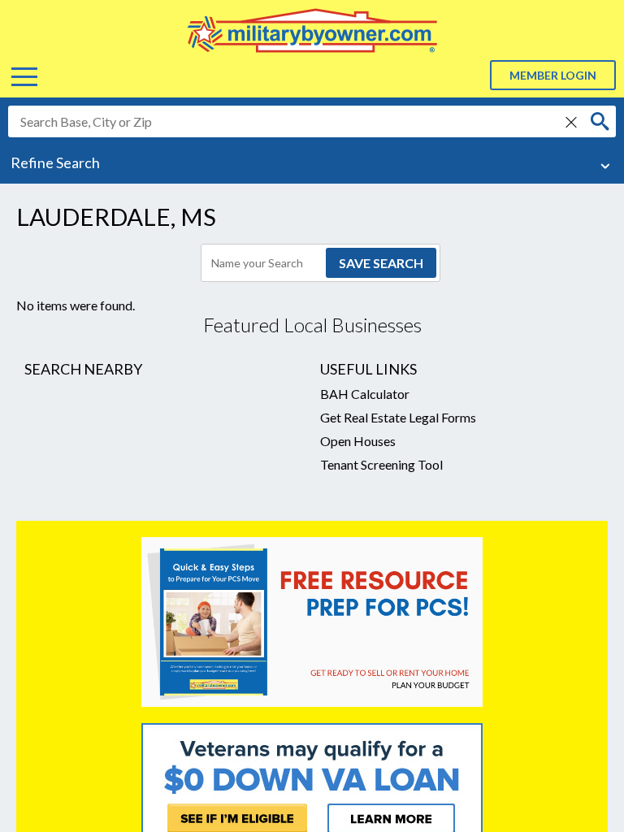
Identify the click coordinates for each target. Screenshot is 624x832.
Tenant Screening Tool (381, 464)
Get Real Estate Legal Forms (398, 417)
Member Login (552, 75)
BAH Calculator (365, 393)
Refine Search (55, 162)
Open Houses (358, 440)
